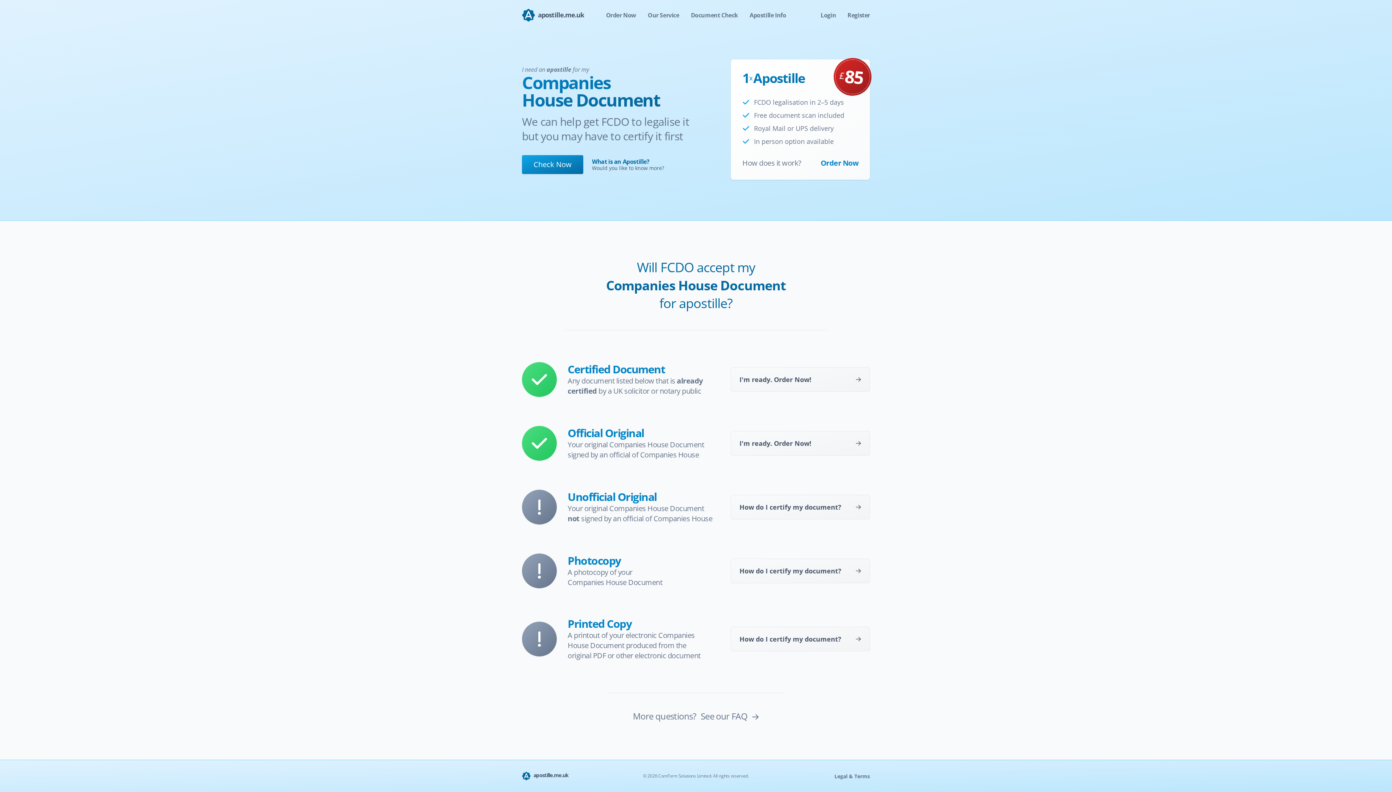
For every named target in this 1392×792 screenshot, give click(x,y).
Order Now (621, 15)
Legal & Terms (852, 776)
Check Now (553, 164)
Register (859, 15)
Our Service (663, 15)
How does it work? (771, 163)
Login (828, 15)
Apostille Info (768, 15)
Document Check (714, 15)
